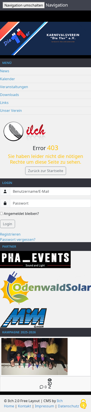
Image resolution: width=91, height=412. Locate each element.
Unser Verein (11, 110)
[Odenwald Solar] (45, 287)
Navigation (57, 5)
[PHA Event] (35, 259)
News (4, 71)
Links (4, 102)
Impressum (44, 406)
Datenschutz (68, 406)
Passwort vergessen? (17, 239)
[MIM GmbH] (23, 317)
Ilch (60, 400)
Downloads (9, 94)
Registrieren (10, 234)
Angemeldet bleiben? (21, 213)
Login (7, 223)
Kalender (7, 78)
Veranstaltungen (14, 86)
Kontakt (24, 406)
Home (9, 406)
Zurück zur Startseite (45, 170)
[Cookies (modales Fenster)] (83, 404)
